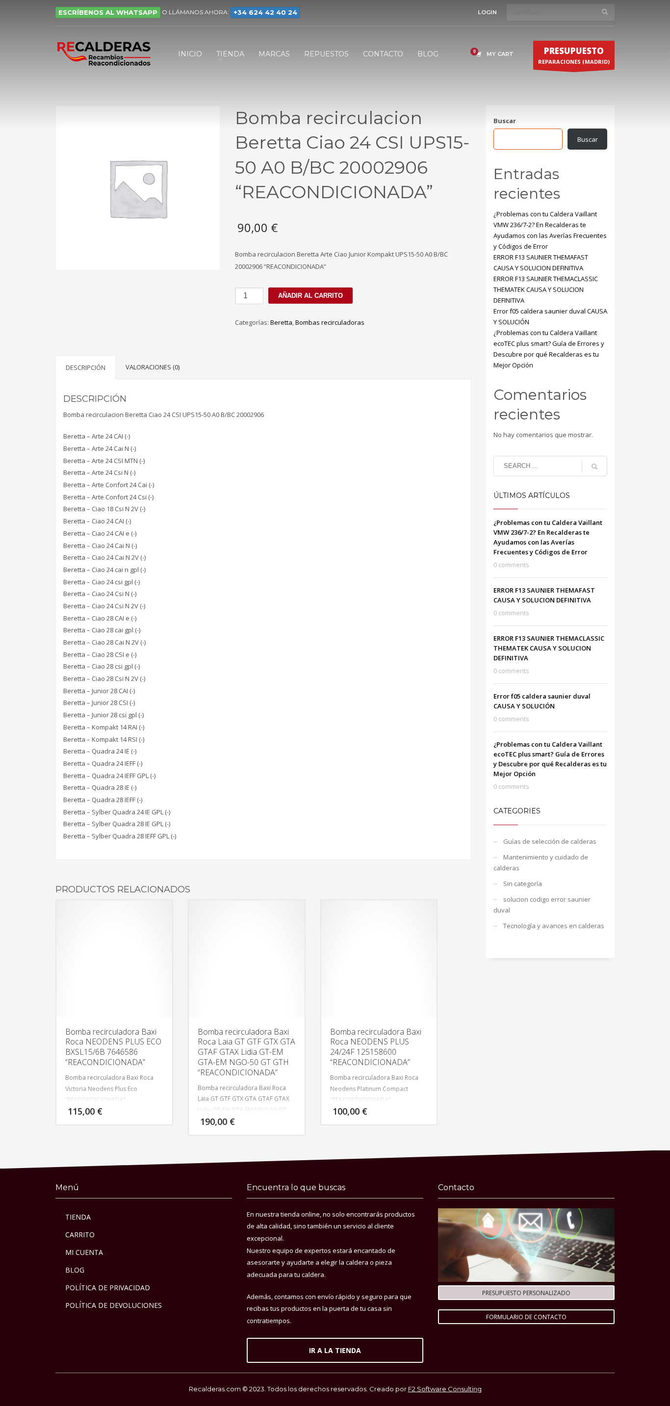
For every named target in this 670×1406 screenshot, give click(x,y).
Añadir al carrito (310, 295)
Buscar (504, 120)
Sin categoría (522, 883)
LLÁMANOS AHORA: (233, 12)
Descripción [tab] (85, 367)
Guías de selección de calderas (549, 841)
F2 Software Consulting (445, 1389)
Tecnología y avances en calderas (553, 925)
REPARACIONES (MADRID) (574, 55)
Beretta (281, 322)
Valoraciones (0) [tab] (153, 367)
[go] (605, 11)
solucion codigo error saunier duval (542, 904)
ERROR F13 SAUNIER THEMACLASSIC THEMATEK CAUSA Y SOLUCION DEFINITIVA (545, 289)
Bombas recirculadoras (329, 322)
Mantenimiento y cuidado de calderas (540, 862)
